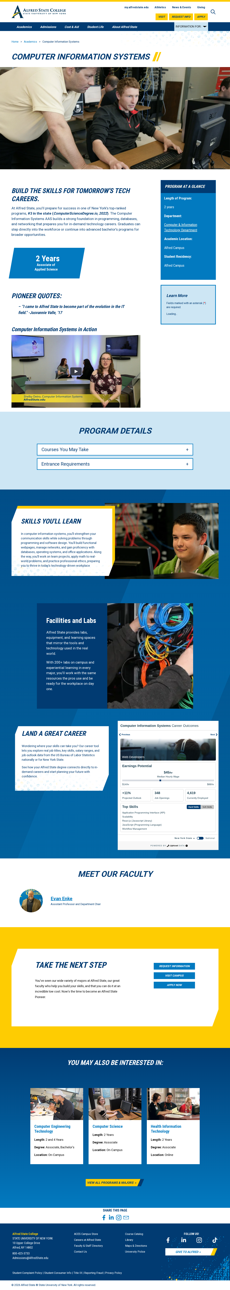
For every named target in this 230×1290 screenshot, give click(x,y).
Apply (201, 16)
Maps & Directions (136, 1245)
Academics (30, 41)
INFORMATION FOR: (188, 26)
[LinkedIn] (183, 1240)
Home (15, 41)
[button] (75, 371)
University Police (135, 1251)
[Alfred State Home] (38, 12)
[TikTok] (215, 1240)
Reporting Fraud (93, 1273)
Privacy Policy (113, 1273)
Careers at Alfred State (87, 1239)
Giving (201, 7)
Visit (161, 16)
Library (129, 1239)
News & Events (181, 7)
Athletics (160, 7)
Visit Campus (174, 975)
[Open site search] (213, 12)
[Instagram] (199, 1240)
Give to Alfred (186, 1252)
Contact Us (80, 1251)
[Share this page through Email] (126, 1217)
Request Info (181, 16)
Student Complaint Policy (27, 1273)
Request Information (174, 966)
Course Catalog (134, 1234)
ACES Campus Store (86, 1234)
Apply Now (174, 985)
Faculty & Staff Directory (88, 1245)
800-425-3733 (21, 1253)
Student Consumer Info (57, 1273)
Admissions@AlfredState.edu (30, 1258)
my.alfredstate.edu (136, 7)
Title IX (78, 1273)
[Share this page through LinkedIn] (111, 1217)
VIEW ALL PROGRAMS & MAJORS (110, 1182)
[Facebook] (168, 1240)
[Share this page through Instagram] (118, 1217)
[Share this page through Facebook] (104, 1217)
